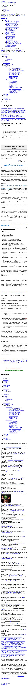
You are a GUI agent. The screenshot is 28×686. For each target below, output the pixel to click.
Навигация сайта (5, 54)
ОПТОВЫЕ (3, 639)
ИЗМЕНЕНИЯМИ (10, 36)
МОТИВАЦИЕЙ (10, 46)
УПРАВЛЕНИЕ (21, 641)
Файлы (5, 11)
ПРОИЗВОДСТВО (5, 650)
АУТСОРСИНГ (4, 651)
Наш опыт (13, 14)
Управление (6, 33)
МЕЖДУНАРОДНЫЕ (12, 647)
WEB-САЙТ (10, 648)
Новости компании (7, 625)
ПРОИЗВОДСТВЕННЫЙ (12, 21)
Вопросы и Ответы (21, 15)
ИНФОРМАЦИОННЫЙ (12, 27)
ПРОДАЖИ (15, 652)
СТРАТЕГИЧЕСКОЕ (16, 638)
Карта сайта (3, 2)
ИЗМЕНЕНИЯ (23, 650)
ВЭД (8, 642)
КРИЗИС (10, 655)
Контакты (12, 51)
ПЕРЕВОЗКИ (12, 651)
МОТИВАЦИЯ (16, 639)
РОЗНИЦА (19, 644)
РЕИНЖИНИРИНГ (11, 646)
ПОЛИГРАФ (4, 648)
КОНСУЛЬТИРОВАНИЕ (7, 637)
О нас (4, 9)
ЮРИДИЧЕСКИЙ (10, 29)
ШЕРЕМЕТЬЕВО (20, 651)
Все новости (18, 447)
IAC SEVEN (21, 676)
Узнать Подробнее (10, 447)
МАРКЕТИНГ (8, 652)
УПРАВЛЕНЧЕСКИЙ (11, 28)
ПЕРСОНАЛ (4, 642)
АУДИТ (2, 652)
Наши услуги (4, 18)
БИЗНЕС (15, 648)
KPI (11, 643)
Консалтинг (6, 20)
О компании (4, 6)
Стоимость (18, 50)
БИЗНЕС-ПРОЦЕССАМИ (12, 41)
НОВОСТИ (15, 643)
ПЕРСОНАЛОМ (10, 37)
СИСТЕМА (9, 639)
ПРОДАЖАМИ (10, 38)
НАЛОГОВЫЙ (10, 32)
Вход (8, 2)
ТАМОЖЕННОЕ (20, 642)
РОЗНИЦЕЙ (9, 40)
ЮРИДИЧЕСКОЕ (14, 650)
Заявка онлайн (4, 52)
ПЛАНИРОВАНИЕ (5, 654)
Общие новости (22, 623)
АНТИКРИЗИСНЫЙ (11, 23)
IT (21, 639)
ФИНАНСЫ (21, 643)
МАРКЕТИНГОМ (10, 34)
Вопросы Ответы (5, 383)
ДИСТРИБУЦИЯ (17, 637)
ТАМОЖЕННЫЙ (10, 30)
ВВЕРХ (6, 684)
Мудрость (3, 50)
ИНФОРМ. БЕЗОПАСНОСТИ (13, 24)
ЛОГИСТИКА (4, 644)
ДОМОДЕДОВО (5, 641)
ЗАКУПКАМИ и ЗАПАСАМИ (13, 43)
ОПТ (23, 638)
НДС (20, 647)
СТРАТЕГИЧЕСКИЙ (11, 25)
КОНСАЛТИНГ (13, 641)
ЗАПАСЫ (20, 652)
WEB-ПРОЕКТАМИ (11, 45)
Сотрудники (6, 10)
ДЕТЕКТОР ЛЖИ (5, 643)
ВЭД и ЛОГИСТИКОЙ (12, 42)
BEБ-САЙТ (13, 642)
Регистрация (12, 2)
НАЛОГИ (23, 647)
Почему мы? (4, 15)
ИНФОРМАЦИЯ (12, 644)
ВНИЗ (2, 684)
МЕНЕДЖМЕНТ (15, 654)
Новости (12, 48)
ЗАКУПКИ (3, 646)
